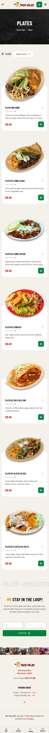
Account (18, 731)
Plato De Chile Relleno (15, 400)
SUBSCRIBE (24, 633)
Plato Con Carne (12, 107)
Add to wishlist (43, 107)
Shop (6, 731)
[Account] (18, 729)
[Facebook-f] (24, 702)
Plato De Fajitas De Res (15, 473)
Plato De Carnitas (13, 327)
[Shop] (6, 729)
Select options (41, 124)
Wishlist (43, 731)
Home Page (21, 30)
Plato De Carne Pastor (15, 254)
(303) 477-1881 (30, 678)
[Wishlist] (43, 729)
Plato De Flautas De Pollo (17, 546)
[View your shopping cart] (39, 4)
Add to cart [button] (41, 197)
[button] (45, 4)
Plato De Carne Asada (15, 180)
